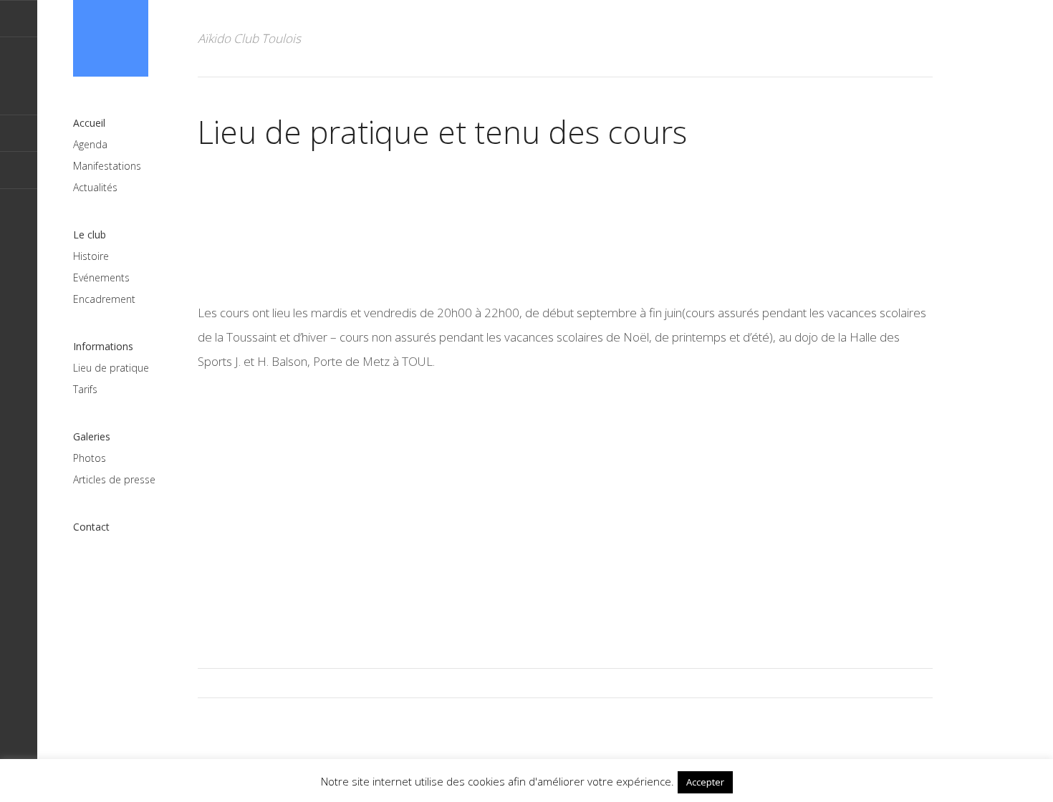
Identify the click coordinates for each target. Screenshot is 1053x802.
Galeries (91, 436)
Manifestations (107, 166)
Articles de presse (114, 479)
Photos (89, 458)
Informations (103, 346)
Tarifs (85, 389)
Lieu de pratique (111, 368)
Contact (91, 526)
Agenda (90, 144)
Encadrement (104, 299)
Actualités (95, 187)
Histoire (91, 256)
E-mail (18, 18)
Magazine (110, 38)
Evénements (101, 277)
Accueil (89, 123)
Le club (89, 234)
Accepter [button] (705, 782)
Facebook (18, 170)
